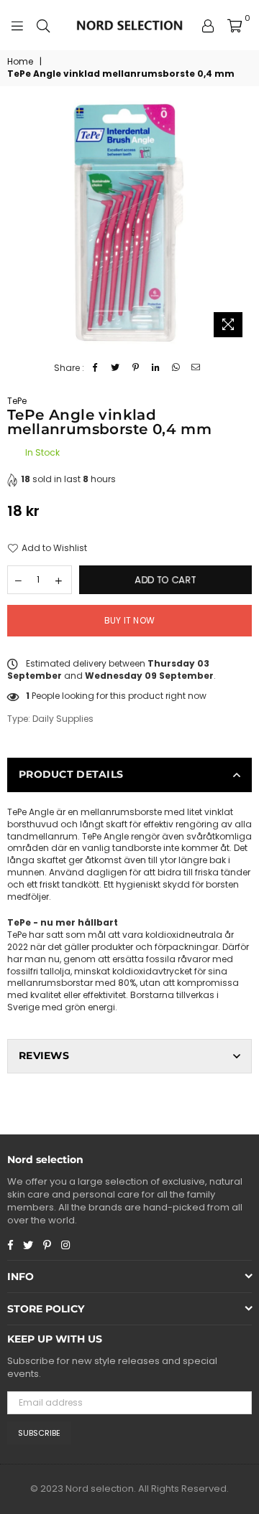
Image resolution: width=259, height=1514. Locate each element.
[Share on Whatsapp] (176, 368)
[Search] (43, 25)
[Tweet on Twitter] (115, 368)
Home (20, 61)
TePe (17, 401)
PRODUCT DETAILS (71, 774)
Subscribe (39, 1433)
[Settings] (208, 25)
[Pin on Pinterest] (135, 368)
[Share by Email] (196, 368)
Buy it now (129, 620)
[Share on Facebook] (95, 368)
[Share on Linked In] (155, 368)
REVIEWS (44, 1055)
